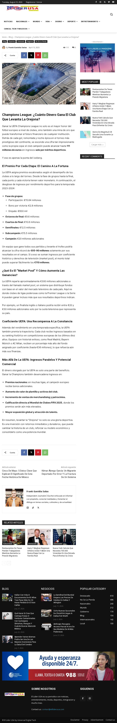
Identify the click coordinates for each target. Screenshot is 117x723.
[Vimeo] (109, 2)
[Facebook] (96, 2)
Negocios (30, 41)
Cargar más (96, 144)
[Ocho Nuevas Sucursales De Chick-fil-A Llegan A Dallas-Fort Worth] (46, 613)
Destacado (20, 41)
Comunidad (7, 544)
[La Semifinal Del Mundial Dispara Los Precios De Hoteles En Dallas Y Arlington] (46, 597)
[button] (111, 14)
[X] (104, 2)
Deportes (12, 41)
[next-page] (9, 563)
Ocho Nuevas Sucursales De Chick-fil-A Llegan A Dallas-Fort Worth (64, 613)
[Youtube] (113, 2)
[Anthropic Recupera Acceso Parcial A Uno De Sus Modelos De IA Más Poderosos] (46, 626)
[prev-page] (4, 563)
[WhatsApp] (45, 55)
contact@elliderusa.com (53, 709)
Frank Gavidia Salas (18, 47)
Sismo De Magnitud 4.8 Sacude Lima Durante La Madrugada (102, 134)
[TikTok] (33, 507)
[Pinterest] (38, 55)
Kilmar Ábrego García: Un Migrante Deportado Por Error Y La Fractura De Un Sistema (59, 473)
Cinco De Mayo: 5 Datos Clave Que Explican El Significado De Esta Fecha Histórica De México (19, 473)
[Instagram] (100, 2)
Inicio (4, 37)
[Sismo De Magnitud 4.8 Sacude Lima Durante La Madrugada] (85, 134)
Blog (11, 37)
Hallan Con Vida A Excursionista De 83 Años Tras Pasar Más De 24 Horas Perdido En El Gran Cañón (25, 600)
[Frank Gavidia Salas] (4, 47)
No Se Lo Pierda (40, 41)
